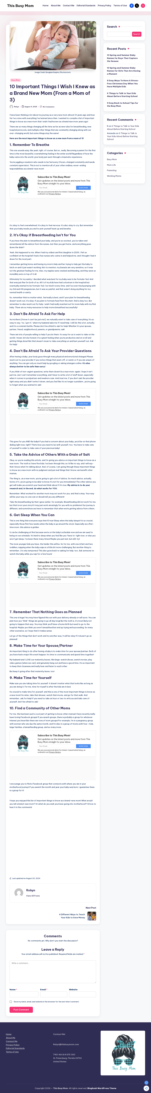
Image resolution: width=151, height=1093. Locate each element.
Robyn (30, 890)
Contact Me (11, 1041)
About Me (10, 1037)
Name (13, 989)
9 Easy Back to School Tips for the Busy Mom (122, 104)
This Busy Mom (20, 5)
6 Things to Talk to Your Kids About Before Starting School (122, 95)
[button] (33, 896)
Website (73, 989)
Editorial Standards (15, 1048)
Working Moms (114, 176)
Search (112, 26)
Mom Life (111, 165)
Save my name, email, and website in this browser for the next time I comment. (46, 1002)
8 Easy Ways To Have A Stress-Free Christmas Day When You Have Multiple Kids (123, 83)
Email (43, 989)
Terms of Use (12, 1052)
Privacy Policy (12, 1045)
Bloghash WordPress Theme (101, 1088)
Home (8, 1034)
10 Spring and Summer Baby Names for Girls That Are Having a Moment (123, 71)
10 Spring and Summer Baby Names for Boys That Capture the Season (122, 58)
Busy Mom (15, 80)
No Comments (48, 107)
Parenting (111, 170)
